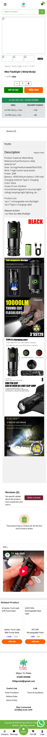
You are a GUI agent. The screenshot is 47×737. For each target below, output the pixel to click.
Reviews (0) (11, 131)
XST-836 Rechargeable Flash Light (35, 632)
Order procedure (12, 693)
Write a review (33, 497)
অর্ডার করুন (12, 641)
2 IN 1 (32, 66)
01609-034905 (23, 677)
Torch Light (17, 66)
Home (7, 66)
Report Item (39, 152)
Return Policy (11, 700)
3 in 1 (25, 66)
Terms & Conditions (35, 693)
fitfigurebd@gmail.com (23, 681)
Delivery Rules (11, 696)
